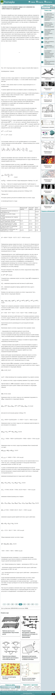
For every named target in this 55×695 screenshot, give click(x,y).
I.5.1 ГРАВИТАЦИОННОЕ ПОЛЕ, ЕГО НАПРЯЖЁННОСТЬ (50, 62)
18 (12, 604)
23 (32, 604)
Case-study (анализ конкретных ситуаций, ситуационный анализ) (49, 32)
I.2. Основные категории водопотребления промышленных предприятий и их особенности (49, 54)
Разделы (40, 2)
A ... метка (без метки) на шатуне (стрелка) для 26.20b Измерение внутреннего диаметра (49, 17)
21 (24, 604)
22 (28, 604)
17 (8, 604)
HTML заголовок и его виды (49, 42)
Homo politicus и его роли (49, 38)
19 (16, 604)
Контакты (49, 2)
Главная (32, 2)
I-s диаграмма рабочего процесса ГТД (49, 47)
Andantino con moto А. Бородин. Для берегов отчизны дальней (49, 24)
